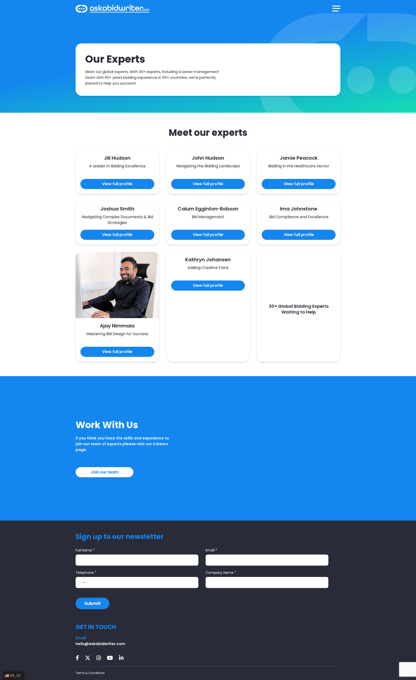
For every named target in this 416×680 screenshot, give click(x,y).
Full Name (85, 550)
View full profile (117, 184)
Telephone (86, 572)
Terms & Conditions (90, 673)
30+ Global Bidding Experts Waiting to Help (299, 309)
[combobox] (81, 582)
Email (211, 550)
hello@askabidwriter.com (100, 643)
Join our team (104, 472)
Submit (92, 603)
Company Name (221, 572)
